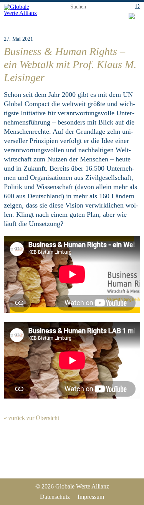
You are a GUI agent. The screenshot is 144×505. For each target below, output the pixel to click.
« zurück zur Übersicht (31, 418)
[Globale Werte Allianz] (24, 12)
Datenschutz (55, 496)
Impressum (91, 496)
